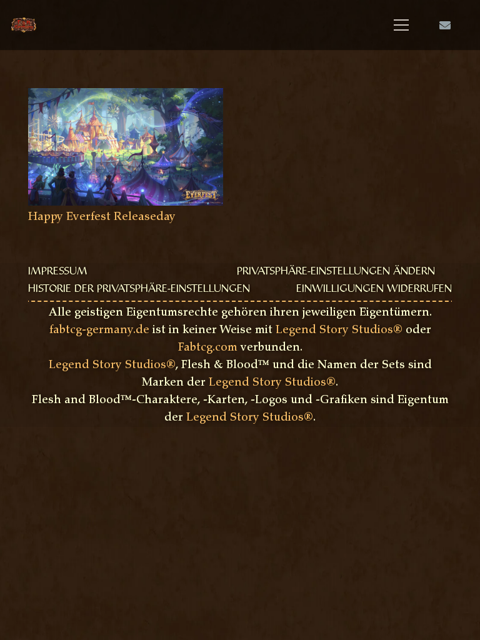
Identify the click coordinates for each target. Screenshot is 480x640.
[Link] (23, 25)
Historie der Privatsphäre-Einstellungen (139, 289)
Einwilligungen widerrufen (374, 289)
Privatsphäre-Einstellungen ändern (336, 272)
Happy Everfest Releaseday (102, 217)
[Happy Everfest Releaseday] (125, 96)
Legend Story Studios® (339, 330)
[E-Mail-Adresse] (445, 25)
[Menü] (401, 25)
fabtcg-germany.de (99, 330)
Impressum (58, 272)
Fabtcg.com (208, 348)
